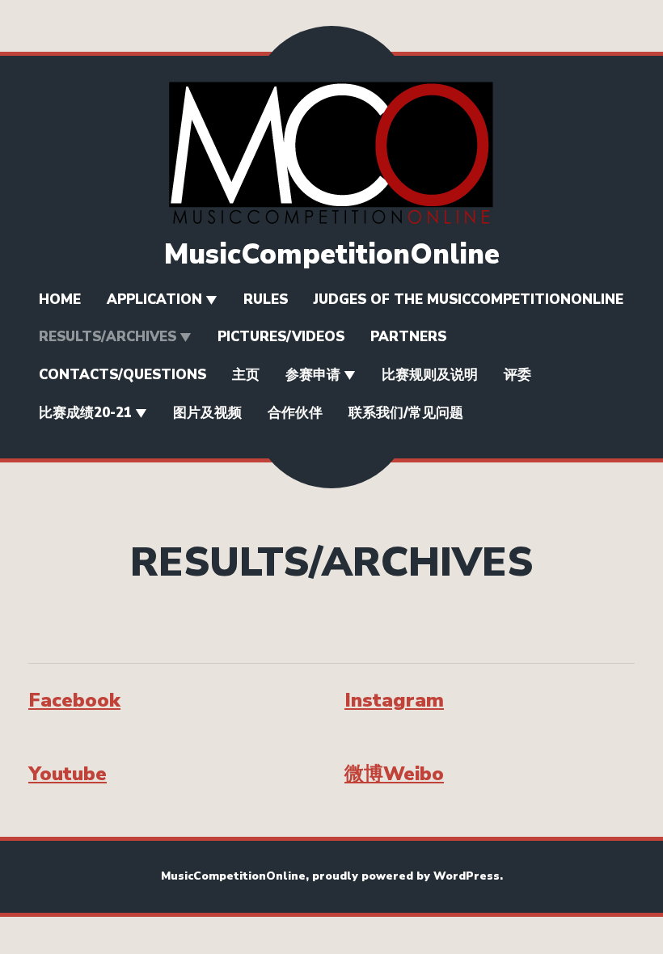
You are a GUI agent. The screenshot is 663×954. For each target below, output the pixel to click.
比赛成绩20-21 (85, 412)
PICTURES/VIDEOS (280, 336)
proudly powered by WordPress (406, 876)
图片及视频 (207, 412)
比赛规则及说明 (430, 374)
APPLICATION (154, 299)
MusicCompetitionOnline (332, 254)
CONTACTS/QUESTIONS (122, 374)
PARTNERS (408, 336)
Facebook (74, 700)
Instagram (394, 700)
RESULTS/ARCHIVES (107, 336)
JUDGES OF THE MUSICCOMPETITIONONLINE (468, 299)
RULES (265, 299)
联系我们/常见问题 (405, 412)
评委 (517, 374)
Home (60, 299)
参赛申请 (312, 374)
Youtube (67, 774)
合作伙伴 (295, 412)
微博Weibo (394, 774)
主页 (246, 374)
